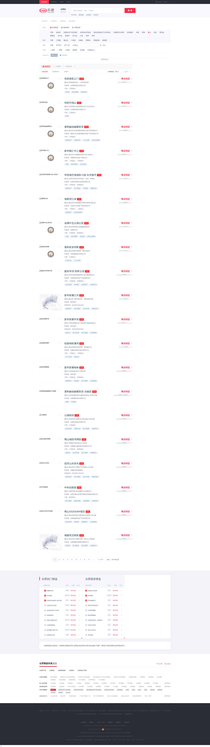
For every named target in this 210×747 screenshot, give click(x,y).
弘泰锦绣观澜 (51, 625)
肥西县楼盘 (72, 679)
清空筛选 (64, 55)
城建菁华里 (50, 590)
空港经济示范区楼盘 (119, 677)
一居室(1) (72, 209)
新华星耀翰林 (71, 367)
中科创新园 (70, 487)
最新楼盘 (81, 15)
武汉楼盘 (113, 683)
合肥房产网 (42, 670)
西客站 (88, 40)
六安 (81, 36)
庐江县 (75, 36)
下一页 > (100, 559)
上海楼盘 (61, 683)
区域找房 (55, 27)
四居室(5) (80, 281)
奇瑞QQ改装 (72, 696)
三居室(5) (80, 353)
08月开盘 (74, 15)
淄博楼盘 (98, 686)
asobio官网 (54, 696)
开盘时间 (55, 71)
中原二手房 (148, 696)
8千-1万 (67, 45)
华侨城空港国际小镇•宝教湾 (54, 601)
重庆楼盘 (104, 683)
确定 (104, 45)
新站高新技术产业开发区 (102, 32)
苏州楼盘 (130, 683)
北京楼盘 (53, 683)
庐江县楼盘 (101, 679)
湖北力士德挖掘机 (112, 696)
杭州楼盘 (95, 683)
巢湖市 (67, 36)
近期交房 (68, 66)
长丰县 (60, 36)
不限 (51, 32)
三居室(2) (72, 233)
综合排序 (45, 71)
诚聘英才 (118, 722)
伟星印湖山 (70, 102)
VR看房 (58, 66)
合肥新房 (88, 15)
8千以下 (59, 45)
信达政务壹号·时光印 (53, 610)
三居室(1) (72, 136)
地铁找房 (66, 27)
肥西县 (52, 36)
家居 (68, 2)
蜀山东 (66, 40)
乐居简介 (91, 722)
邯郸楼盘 (158, 686)
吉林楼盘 (61, 686)
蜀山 (149, 32)
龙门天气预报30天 (98, 696)
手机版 (160, 2)
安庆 (93, 36)
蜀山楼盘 (72, 21)
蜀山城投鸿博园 (72, 439)
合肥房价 (96, 15)
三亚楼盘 (149, 686)
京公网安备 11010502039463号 (113, 729)
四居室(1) (80, 233)
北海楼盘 (132, 686)
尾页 (108, 559)
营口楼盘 (90, 686)
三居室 (67, 50)
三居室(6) (72, 377)
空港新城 (96, 40)
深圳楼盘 (70, 683)
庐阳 (137, 32)
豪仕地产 (63, 696)
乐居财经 (54, 2)
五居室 (82, 50)
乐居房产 (45, 21)
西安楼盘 (121, 683)
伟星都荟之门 (71, 78)
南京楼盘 (147, 683)
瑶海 (143, 32)
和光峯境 (90, 635)
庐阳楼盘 (142, 677)
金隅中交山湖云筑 (74, 223)
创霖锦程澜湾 (71, 343)
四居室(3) (80, 377)
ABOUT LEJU (101, 722)
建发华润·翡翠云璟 (74, 271)
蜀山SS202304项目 (74, 511)
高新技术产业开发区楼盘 (67, 677)
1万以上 (75, 45)
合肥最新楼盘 (62, 670)
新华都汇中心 (71, 151)
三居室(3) (72, 112)
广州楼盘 (78, 683)
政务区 (58, 32)
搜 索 (130, 10)
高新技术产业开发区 (70, 32)
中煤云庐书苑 (92, 625)
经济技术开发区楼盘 (84, 677)
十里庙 (73, 40)
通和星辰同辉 (71, 247)
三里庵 (58, 40)
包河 (155, 32)
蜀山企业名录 (125, 696)
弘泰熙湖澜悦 (92, 610)
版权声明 (126, 722)
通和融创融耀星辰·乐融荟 (78, 391)
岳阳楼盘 (141, 686)
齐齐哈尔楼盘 (71, 686)
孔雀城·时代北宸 (51, 605)
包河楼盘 (53, 679)
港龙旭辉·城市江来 (52, 630)
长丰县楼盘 (82, 679)
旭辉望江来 (70, 199)
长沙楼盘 (155, 683)
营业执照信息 (126, 733)
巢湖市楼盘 (92, 679)
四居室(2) (80, 185)
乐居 (46, 10)
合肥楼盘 (63, 21)
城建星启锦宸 (71, 535)
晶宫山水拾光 (71, 463)
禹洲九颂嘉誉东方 (52, 620)
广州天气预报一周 (85, 696)
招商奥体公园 (51, 635)
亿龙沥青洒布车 (136, 696)
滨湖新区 (130, 32)
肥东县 (162, 32)
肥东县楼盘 (62, 679)
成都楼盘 (87, 683)
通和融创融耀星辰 (74, 126)
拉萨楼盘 (81, 686)
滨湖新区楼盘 (132, 677)
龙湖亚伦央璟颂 (92, 590)
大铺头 (80, 40)
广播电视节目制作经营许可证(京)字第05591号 (93, 733)
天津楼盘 (138, 683)
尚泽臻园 (49, 595)
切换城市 (63, 12)
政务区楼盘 (54, 677)
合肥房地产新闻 (82, 670)
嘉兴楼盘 (53, 686)
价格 (65, 71)
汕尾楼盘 (107, 686)
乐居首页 (44, 2)
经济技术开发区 (85, 32)
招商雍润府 (50, 615)
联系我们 (110, 722)
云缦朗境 (69, 415)
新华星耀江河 (71, 295)
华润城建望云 (92, 600)
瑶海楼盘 (151, 677)
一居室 (52, 50)
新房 (61, 2)
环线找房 (77, 27)
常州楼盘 (124, 686)
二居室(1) (72, 161)
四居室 (75, 50)
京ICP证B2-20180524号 (94, 729)
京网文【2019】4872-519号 (114, 733)
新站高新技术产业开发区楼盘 (101, 677)
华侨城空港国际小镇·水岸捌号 (80, 175)
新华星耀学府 (71, 319)
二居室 (60, 50)
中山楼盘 (115, 686)
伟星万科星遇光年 (93, 605)
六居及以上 (91, 50)
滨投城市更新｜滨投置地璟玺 (95, 620)
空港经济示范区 (118, 32)
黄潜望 (104, 40)
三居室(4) (72, 88)
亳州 (87, 36)
